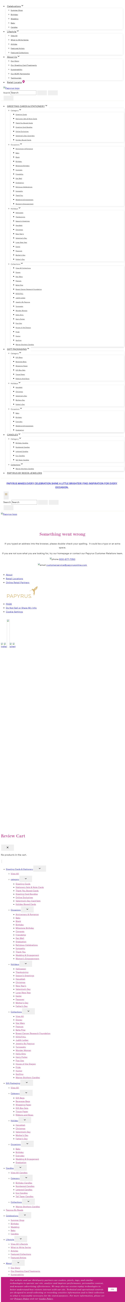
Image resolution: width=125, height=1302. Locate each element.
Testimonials (16, 78)
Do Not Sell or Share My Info (21, 607)
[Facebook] (5, 646)
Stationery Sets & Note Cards (26, 119)
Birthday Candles (22, 443)
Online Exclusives (22, 131)
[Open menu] (6, 495)
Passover (19, 251)
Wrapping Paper (22, 366)
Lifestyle (10, 1239)
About (9, 574)
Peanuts (18, 281)
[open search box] (8, 98)
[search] (42, 92)
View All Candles (19, 1172)
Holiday (14, 1120)
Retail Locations (14, 578)
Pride (18, 332)
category (15, 879)
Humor (18, 336)
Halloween (19, 213)
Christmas (19, 230)
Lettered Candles (22, 451)
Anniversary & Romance (24, 149)
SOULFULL (19, 293)
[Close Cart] (7, 847)
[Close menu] (1, 861)
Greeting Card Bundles (24, 127)
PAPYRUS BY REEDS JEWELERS (24, 473)
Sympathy (19, 191)
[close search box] (53, 92)
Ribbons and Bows (24, 1115)
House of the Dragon (23, 327)
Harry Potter (20, 319)
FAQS (9, 604)
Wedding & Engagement (24, 200)
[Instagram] (2, 646)
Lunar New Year (21, 242)
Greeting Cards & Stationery (19, 869)
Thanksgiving (20, 217)
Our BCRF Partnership (20, 74)
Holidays (15, 964)
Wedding (14, 19)
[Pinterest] (11, 646)
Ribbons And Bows (22, 379)
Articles (14, 44)
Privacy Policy (21, 1299)
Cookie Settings (14, 611)
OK (112, 1289)
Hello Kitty (20, 315)
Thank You (19, 195)
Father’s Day (20, 259)
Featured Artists (18, 48)
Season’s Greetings (23, 221)
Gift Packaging (13, 1083)
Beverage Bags (21, 362)
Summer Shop (17, 10)
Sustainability (16, 70)
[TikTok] (8, 646)
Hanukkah (19, 225)
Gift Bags (19, 357)
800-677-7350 (67, 559)
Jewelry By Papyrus (23, 302)
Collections (16, 1012)
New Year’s (20, 234)
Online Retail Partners (17, 582)
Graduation (20, 183)
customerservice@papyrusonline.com (66, 565)
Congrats (19, 170)
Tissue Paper (20, 374)
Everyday (19, 422)
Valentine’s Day (21, 238)
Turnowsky (19, 306)
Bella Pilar (19, 285)
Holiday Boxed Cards (23, 140)
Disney (18, 272)
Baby (13, 23)
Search (6, 93)
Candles (14, 27)
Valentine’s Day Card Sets (25, 136)
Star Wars (19, 277)
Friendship (19, 174)
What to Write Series (20, 40)
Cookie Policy (46, 1299)
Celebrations (12, 1216)
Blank (18, 157)
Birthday (14, 15)
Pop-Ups (19, 323)
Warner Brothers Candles (25, 344)
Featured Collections (20, 53)
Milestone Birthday (23, 166)
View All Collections (23, 268)
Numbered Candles (23, 447)
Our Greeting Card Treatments (24, 65)
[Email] (14, 646)
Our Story (15, 61)
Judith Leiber (20, 298)
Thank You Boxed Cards (24, 123)
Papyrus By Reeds (14, 1210)
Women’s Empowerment (24, 204)
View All (14, 36)
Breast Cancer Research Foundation (29, 289)
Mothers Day (20, 400)
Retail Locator (14, 82)
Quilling (18, 340)
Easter (18, 247)
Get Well (19, 178)
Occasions (16, 910)
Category (15, 1093)
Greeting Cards (21, 114)
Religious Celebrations (24, 187)
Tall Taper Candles (22, 460)
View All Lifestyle (19, 1244)
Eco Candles (20, 456)
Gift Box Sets (20, 370)
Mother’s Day (20, 255)
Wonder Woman (21, 310)
